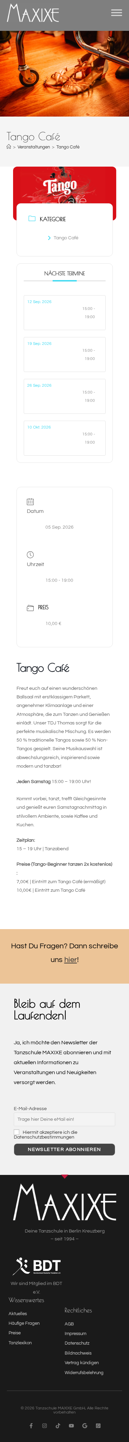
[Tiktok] (58, 1425)
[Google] (84, 1425)
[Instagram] (44, 1425)
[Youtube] (71, 1425)
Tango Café (67, 147)
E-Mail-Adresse (30, 1108)
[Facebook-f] (31, 1425)
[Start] (9, 147)
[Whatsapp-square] (98, 1425)
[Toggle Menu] (116, 13)
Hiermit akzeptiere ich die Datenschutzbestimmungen (45, 1135)
